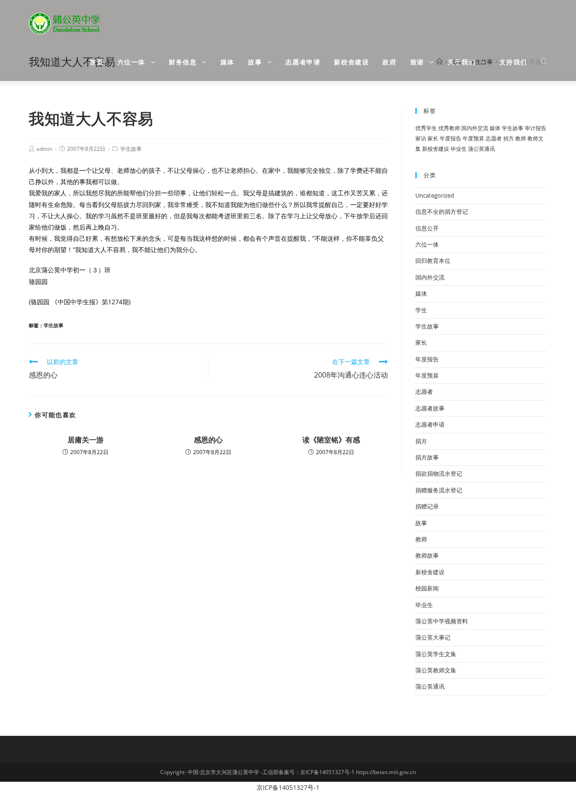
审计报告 (535, 128)
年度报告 (450, 138)
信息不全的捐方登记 (441, 211)
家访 (420, 138)
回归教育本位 (432, 261)
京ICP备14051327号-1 (288, 787)
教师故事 (427, 555)
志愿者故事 (430, 408)
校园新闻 (427, 588)
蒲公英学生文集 (435, 654)
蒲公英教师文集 (435, 670)
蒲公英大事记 (432, 637)
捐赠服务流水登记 (438, 490)
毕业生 (458, 149)
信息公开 (427, 228)
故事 (421, 523)
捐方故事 (427, 457)
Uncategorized (434, 195)
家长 (433, 138)
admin (44, 149)
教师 (520, 138)
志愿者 (494, 138)
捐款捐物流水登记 (438, 473)
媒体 (495, 128)
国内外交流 (474, 128)
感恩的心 (208, 440)
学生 (421, 310)
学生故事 (131, 149)
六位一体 (427, 244)
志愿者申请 (430, 424)
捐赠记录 (427, 506)
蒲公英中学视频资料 (441, 621)
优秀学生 (426, 128)
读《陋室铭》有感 (331, 440)
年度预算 (473, 138)
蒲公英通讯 (481, 149)
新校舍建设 (435, 149)
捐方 (508, 138)
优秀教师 (449, 128)
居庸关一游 (86, 440)
